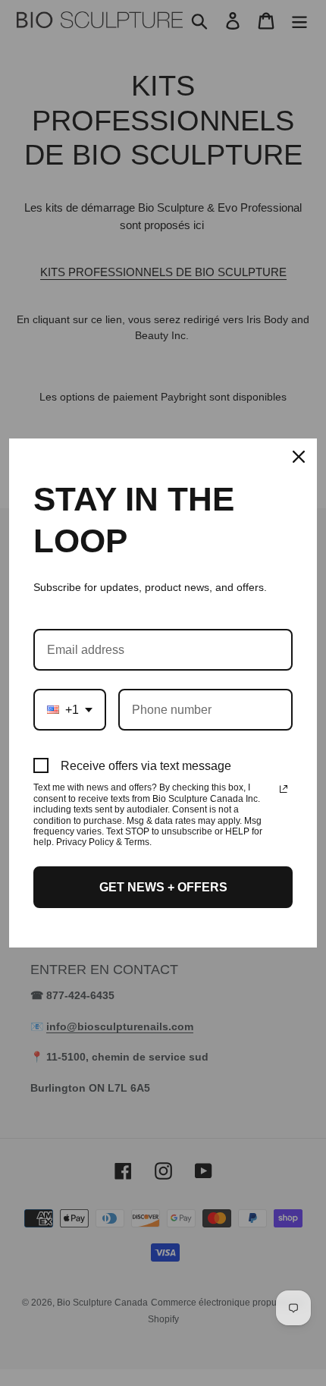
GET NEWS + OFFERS (163, 887)
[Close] (299, 456)
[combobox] (69, 710)
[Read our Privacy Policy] (283, 789)
